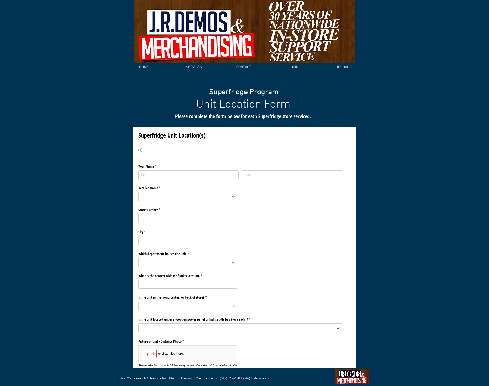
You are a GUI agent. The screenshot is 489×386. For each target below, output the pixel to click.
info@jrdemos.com (257, 378)
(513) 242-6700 (231, 378)
